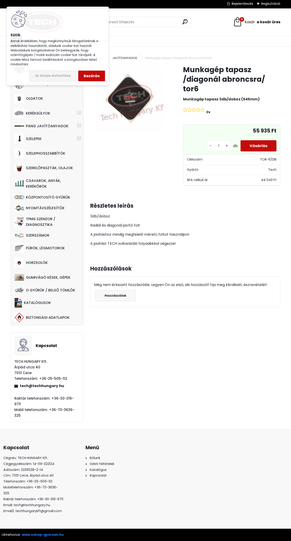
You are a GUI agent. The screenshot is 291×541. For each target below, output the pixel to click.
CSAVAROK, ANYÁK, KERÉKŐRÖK (43, 183)
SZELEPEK (34, 138)
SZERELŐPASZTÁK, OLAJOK (49, 168)
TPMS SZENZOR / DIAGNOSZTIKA (40, 221)
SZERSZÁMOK (38, 235)
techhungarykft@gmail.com (38, 511)
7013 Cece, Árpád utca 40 (33, 475)
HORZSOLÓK (37, 262)
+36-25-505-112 (39, 481)
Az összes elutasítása (53, 76)
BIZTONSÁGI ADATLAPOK (48, 317)
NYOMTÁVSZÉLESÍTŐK (45, 208)
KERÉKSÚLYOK (38, 113)
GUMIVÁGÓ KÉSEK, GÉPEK (48, 277)
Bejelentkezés (242, 3)
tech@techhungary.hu (42, 385)
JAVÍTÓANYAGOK (124, 58)
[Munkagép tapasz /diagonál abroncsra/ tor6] (129, 99)
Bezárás (92, 76)
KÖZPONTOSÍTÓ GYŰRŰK (48, 197)
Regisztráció (270, 3)
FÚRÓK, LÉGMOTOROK (45, 248)
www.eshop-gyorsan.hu (43, 534)
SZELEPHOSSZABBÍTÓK (45, 153)
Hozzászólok (115, 295)
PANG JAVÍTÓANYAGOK (47, 126)
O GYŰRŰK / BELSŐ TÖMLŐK (50, 290)
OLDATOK (34, 98)
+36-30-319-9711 (50, 499)
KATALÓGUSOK (37, 302)
